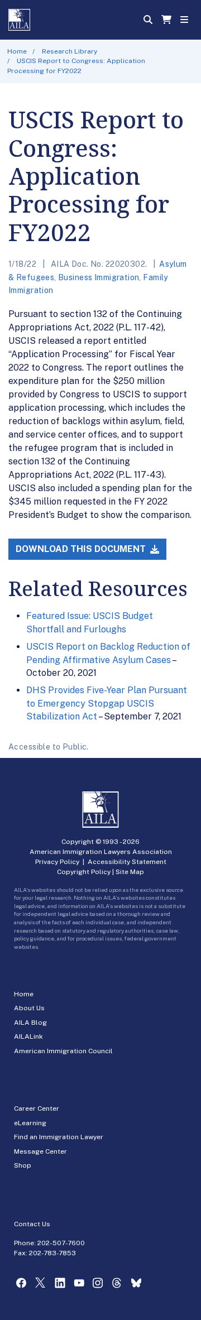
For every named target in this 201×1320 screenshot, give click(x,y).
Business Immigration (98, 277)
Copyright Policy (84, 872)
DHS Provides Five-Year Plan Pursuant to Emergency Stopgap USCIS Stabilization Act (106, 703)
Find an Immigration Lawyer (58, 1137)
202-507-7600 (61, 1243)
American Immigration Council (63, 1051)
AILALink (28, 1036)
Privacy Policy (57, 862)
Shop (22, 1165)
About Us (29, 1008)
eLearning (30, 1123)
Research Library (69, 51)
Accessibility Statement (127, 862)
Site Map (130, 872)
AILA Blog (30, 1022)
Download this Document (82, 549)
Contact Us (32, 1224)
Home (17, 51)
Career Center (36, 1108)
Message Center (40, 1151)
